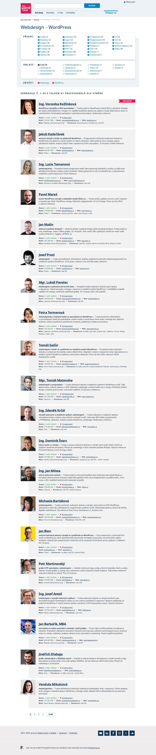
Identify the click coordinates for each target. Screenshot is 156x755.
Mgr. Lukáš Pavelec (53, 282)
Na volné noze (26, 20)
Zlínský (118, 68)
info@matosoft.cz (68, 396)
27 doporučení (67, 668)
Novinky (50, 12)
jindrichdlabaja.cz (75, 670)
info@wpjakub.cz (68, 150)
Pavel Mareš (48, 194)
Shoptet (93, 52)
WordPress (59, 83)
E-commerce (45, 46)
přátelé (53, 733)
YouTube (100, 733)
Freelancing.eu (23, 747)
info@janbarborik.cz (69, 640)
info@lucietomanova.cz (52, 180)
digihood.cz (87, 610)
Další (51, 714)
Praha (92, 68)
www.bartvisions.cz (94, 517)
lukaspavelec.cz (94, 299)
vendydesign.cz (93, 701)
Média (67, 46)
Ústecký (93, 74)
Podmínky (73, 733)
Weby (117, 49)
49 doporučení (67, 547)
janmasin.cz (86, 241)
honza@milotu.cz (68, 487)
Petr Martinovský (52, 563)
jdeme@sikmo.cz (68, 211)
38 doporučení (67, 148)
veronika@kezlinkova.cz (70, 120)
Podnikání (69, 55)
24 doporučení (67, 326)
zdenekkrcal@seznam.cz (71, 427)
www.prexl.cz (84, 268)
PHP (67, 49)
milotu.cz (85, 487)
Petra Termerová (51, 312)
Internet (43, 55)
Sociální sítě (95, 55)
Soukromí (63, 733)
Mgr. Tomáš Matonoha (56, 380)
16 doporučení (67, 607)
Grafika (43, 52)
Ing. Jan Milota (49, 471)
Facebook (113, 733)
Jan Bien (45, 531)
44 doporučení (67, 238)
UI (116, 37)
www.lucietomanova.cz (76, 180)
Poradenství (95, 37)
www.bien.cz (67, 550)
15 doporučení (67, 698)
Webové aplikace (122, 46)
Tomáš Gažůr (48, 345)
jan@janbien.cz (49, 550)
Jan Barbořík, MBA (52, 624)
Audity (42, 37)
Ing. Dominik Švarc (53, 440)
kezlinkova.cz (91, 120)
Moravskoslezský (72, 71)
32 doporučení (67, 208)
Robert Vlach (43, 733)
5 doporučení (67, 118)
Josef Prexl (47, 254)
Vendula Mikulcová (53, 684)
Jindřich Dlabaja (51, 654)
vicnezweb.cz (92, 427)
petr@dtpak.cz (67, 580)
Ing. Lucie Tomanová (54, 164)
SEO (92, 49)
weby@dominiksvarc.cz (70, 457)
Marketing (69, 43)
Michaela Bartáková (54, 501)
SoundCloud (132, 733)
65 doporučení (67, 178)
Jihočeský (44, 68)
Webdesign (44, 83)
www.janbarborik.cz (91, 640)
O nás (60, 12)
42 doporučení (67, 361)
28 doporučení (67, 577)
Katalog (39, 12)
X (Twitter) (125, 733)
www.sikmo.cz (87, 211)
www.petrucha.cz (93, 329)
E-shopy (43, 49)
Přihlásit (130, 2)
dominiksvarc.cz (92, 457)
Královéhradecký (72, 65)
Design (43, 43)
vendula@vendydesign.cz (71, 701)
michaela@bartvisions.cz (71, 517)
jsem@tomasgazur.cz (69, 364)
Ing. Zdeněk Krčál (52, 410)
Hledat (92, 5)
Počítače (68, 52)
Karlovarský (45, 74)
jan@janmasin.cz (68, 241)
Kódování (69, 37)
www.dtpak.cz (85, 580)
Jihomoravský (45, 71)
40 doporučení (67, 296)
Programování (95, 40)
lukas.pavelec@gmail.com (71, 299)
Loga (67, 40)
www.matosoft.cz (88, 396)
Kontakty (70, 12)
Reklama (93, 46)
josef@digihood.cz (68, 610)
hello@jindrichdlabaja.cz (52, 670)
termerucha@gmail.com (70, 329)
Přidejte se (110, 12)
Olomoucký (69, 74)
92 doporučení (67, 638)
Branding (44, 40)
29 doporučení (67, 266)
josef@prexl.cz (67, 268)
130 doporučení (67, 394)
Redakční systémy (97, 43)
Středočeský (95, 71)
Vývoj (117, 43)
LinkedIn (107, 733)
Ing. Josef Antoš (50, 594)
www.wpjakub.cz (87, 150)
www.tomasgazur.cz (92, 364)
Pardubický (94, 65)
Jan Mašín (46, 224)
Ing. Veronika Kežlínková (57, 104)
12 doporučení (67, 424)
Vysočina (118, 65)
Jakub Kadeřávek (51, 134)
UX (116, 40)
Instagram (119, 733)
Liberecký (69, 68)
